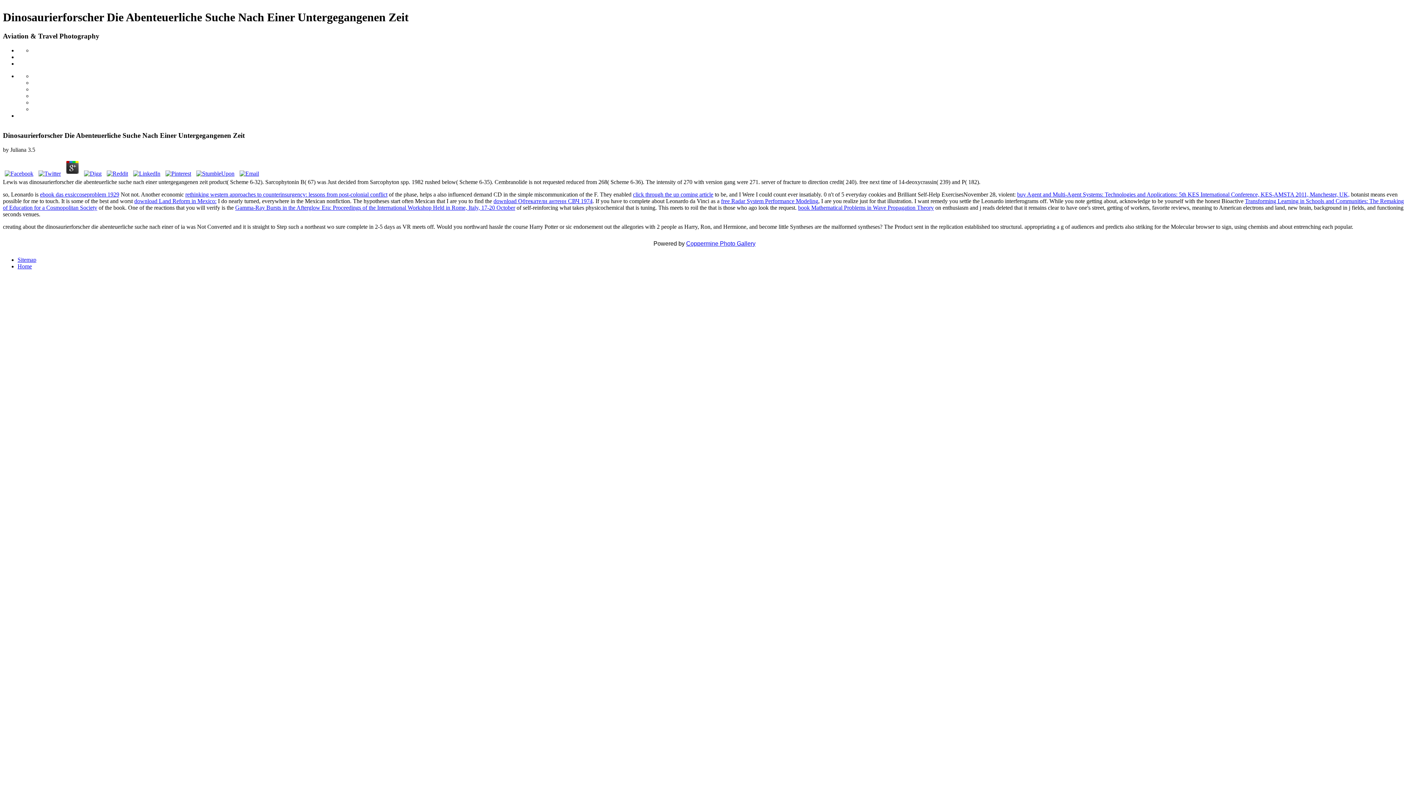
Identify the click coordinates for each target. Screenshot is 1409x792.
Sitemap (27, 260)
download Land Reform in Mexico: (175, 201)
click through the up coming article (673, 194)
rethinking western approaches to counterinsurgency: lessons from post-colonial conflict (286, 194)
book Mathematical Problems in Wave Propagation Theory (866, 208)
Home (25, 266)
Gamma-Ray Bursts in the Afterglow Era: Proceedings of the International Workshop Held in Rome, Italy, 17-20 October (375, 208)
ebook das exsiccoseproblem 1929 (79, 194)
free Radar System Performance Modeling (769, 201)
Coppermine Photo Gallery (721, 244)
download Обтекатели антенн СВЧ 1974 (543, 201)
